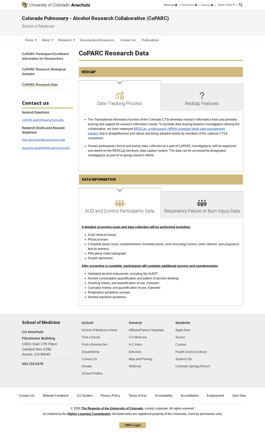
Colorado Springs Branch (192, 366)
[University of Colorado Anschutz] (56, 5)
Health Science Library (191, 352)
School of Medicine (38, 26)
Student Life (183, 359)
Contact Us (89, 359)
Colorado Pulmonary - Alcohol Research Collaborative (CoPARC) (95, 18)
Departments (90, 352)
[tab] (120, 95)
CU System (85, 395)
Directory (135, 352)
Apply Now (183, 330)
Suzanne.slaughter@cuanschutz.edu (46, 148)
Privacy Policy (110, 395)
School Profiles (92, 373)
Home (29, 40)
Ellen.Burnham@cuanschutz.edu (43, 140)
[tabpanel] (161, 141)
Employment (215, 395)
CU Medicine (138, 337)
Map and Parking (140, 359)
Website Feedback (55, 395)
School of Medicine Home (99, 330)
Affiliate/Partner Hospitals (146, 330)
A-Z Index (135, 344)
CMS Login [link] (133, 425)
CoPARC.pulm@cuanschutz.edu (43, 120)
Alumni (180, 337)
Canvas (180, 344)
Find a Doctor (91, 337)
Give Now (239, 395)
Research (65, 40)
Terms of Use (138, 395)
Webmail (135, 366)
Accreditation (190, 395)
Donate (87, 366)
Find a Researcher (94, 344)
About (46, 40)
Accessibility (163, 395)
